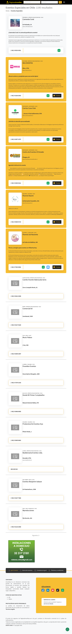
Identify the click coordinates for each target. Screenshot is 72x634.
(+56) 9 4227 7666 (16, 498)
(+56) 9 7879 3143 (16, 383)
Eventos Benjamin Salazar (32, 481)
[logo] (15, 22)
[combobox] (32, 2)
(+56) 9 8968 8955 (16, 411)
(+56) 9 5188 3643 (16, 96)
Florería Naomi (28, 196)
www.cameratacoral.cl (27, 26)
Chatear (58, 96)
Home (7, 11)
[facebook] (43, 590)
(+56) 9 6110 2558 (16, 527)
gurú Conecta (14, 570)
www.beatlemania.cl (27, 460)
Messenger (48, 267)
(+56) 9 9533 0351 (16, 50)
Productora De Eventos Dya (33, 424)
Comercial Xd (27, 308)
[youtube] (52, 590)
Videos (10, 599)
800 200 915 (14, 469)
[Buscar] (60, 2)
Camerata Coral (28, 19)
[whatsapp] (62, 590)
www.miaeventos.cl (27, 70)
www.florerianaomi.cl (27, 203)
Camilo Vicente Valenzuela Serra (34, 280)
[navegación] (64, 2)
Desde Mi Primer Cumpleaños (34, 395)
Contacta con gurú (42, 570)
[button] (36, 535)
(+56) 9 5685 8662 (16, 440)
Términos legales (10, 609)
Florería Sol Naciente (30, 234)
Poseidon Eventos (29, 366)
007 (9, 597)
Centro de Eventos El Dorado (33, 152)
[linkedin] (47, 590)
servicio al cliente (48, 604)
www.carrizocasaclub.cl (28, 115)
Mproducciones (28, 510)
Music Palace (27, 337)
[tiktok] (57, 590)
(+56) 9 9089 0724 (16, 222)
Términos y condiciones (57, 570)
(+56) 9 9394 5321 (16, 183)
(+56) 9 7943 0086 (16, 267)
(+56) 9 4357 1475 (16, 139)
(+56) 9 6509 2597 (16, 354)
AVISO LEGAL (9, 625)
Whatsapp (59, 50)
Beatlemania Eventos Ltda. (33, 453)
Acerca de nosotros (27, 570)
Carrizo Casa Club (29, 108)
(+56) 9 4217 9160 (16, 325)
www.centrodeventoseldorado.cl (30, 159)
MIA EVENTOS (28, 63)
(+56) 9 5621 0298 (16, 296)
